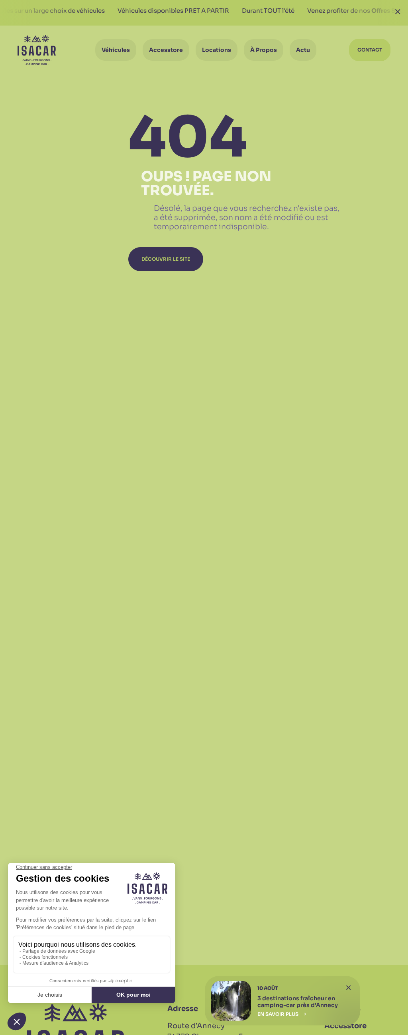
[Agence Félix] (37, 50)
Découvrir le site (165, 259)
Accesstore (345, 1025)
